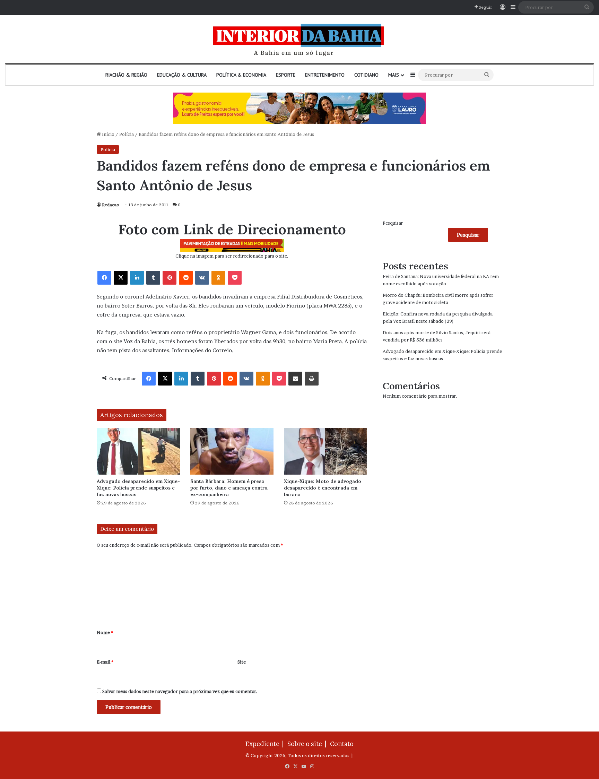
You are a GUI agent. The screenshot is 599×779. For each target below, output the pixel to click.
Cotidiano (366, 75)
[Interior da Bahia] (299, 39)
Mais (393, 75)
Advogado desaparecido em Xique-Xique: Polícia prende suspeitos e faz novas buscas (138, 487)
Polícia (126, 134)
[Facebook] (104, 278)
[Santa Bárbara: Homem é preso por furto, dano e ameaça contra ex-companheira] (232, 451)
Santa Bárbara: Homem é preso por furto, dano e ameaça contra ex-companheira (229, 487)
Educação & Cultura (182, 75)
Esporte (285, 75)
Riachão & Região (126, 75)
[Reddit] (186, 278)
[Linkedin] (137, 278)
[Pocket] (235, 278)
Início (107, 134)
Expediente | (265, 743)
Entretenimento (325, 75)
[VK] (202, 278)
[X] (121, 278)
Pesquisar (393, 223)
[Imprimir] (312, 379)
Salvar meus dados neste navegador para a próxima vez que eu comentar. (180, 691)
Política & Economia (241, 75)
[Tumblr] (153, 278)
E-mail (105, 662)
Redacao (110, 204)
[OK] (218, 278)
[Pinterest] (169, 278)
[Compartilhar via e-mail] (295, 379)
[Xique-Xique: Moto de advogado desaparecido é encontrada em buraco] (325, 451)
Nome (105, 632)
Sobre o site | (308, 743)
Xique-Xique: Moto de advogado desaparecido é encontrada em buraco (322, 487)
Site (241, 662)
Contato (342, 743)
